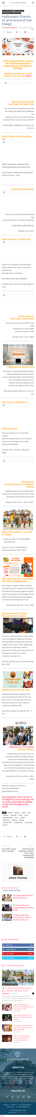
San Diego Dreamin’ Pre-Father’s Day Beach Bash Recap (23, 1017)
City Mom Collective (21, 1112)
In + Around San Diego (8, 11)
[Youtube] (29, 1097)
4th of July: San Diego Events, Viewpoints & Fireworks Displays (21, 1038)
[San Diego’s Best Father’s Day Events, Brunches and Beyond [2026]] (7, 1028)
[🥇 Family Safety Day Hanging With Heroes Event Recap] (7, 907)
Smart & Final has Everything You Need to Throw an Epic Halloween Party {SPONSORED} (26, 853)
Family (26, 815)
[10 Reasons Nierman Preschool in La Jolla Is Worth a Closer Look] (7, 917)
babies (24, 812)
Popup (2, 1116)
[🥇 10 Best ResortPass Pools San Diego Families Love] (18, 978)
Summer (5, 825)
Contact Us (14, 1104)
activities (10, 812)
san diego (21, 820)
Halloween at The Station (21, 747)
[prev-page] (3, 925)
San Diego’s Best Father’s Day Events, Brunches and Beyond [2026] (23, 1028)
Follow (30, 949)
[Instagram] (13, 1097)
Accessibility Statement (22, 1107)
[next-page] (6, 925)
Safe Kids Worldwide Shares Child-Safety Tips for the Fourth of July (23, 1007)
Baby (29, 812)
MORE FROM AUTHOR (11, 890)
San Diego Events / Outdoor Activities (11, 13)
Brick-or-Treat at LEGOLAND (16, 239)
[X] (23, 1097)
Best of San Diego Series (10, 984)
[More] (25, 32)
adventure (17, 812)
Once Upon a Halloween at (15, 402)
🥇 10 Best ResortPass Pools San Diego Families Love (16, 989)
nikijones (5, 993)
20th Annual (28, 482)
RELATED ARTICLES (11, 888)
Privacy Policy (10, 1107)
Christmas (5, 815)
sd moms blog (28, 822)
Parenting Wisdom (19, 11)
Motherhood (6, 820)
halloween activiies (8, 817)
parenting (14, 820)
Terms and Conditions (25, 1104)
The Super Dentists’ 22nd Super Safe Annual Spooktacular (17, 579)
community (13, 815)
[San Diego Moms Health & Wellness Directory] (7, 897)
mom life (22, 817)
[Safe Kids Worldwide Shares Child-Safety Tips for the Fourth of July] (7, 1007)
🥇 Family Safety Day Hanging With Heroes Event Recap (23, 907)
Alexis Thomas (11, 28)
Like (31, 945)
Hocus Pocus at (26, 316)
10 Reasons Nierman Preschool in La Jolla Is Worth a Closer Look (21, 917)
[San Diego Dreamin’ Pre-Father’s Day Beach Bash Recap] (7, 1017)
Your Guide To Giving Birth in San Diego (9, 850)
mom (16, 817)
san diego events (7, 822)
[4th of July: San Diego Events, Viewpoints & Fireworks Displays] (7, 1038)
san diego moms (18, 822)
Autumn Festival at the (22, 101)
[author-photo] (18, 875)
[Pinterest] (18, 1097)
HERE (28, 76)
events (20, 815)
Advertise (6, 1104)
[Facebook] (7, 1097)
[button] (3, 2)
